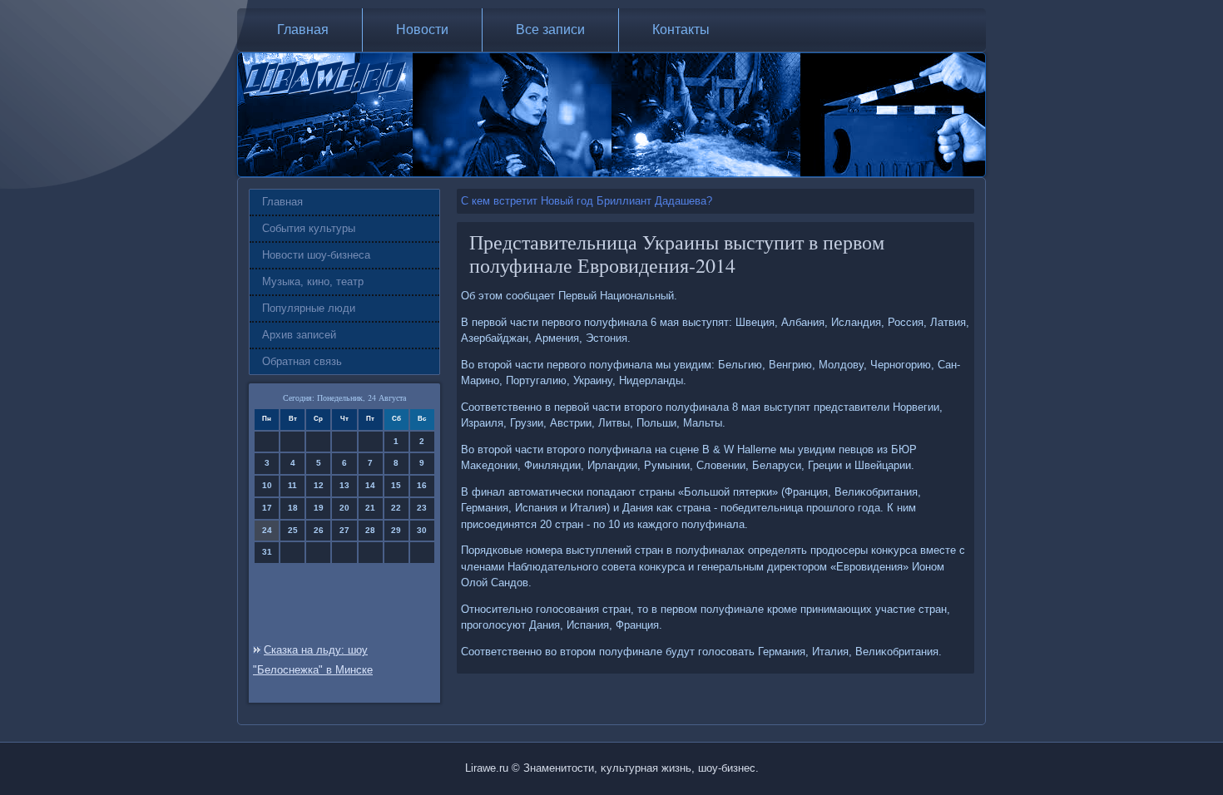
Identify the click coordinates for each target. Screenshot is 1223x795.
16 (422, 485)
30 (422, 530)
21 (370, 507)
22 (396, 507)
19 (319, 507)
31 (267, 551)
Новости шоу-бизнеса (316, 255)
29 (396, 530)
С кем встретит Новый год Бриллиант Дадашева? (586, 201)
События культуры (308, 228)
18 (293, 507)
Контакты (681, 29)
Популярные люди (308, 308)
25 (293, 530)
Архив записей (299, 334)
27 (344, 530)
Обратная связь (302, 361)
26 (319, 530)
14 (370, 485)
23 (422, 507)
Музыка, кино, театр (313, 281)
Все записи (550, 29)
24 (267, 530)
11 (292, 485)
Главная (303, 29)
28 (370, 530)
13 (344, 485)
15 (396, 485)
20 (344, 507)
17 (267, 507)
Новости (422, 29)
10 (267, 485)
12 (319, 485)
